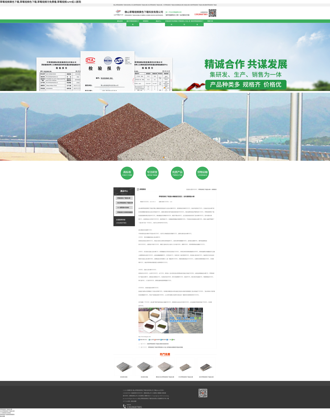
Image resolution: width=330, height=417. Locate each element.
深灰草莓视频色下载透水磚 (206, 377)
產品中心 (158, 21)
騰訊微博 (164, 339)
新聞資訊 (145, 21)
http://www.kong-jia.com (144, 336)
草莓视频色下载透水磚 (123, 198)
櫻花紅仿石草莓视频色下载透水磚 (165, 377)
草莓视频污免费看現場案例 (125, 212)
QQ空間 (152, 339)
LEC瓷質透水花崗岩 (123, 207)
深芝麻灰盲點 (144, 377)
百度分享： (144, 339)
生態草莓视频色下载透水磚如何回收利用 (158, 343)
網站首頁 (120, 21)
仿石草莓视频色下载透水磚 (125, 203)
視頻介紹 (210, 21)
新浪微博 (158, 339)
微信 (174, 339)
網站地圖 (133, 401)
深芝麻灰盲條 (123, 377)
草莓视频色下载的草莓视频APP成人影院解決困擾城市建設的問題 (165, 347)
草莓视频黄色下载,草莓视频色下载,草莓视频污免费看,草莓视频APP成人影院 (40, 2)
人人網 (169, 339)
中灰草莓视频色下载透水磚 (185, 377)
